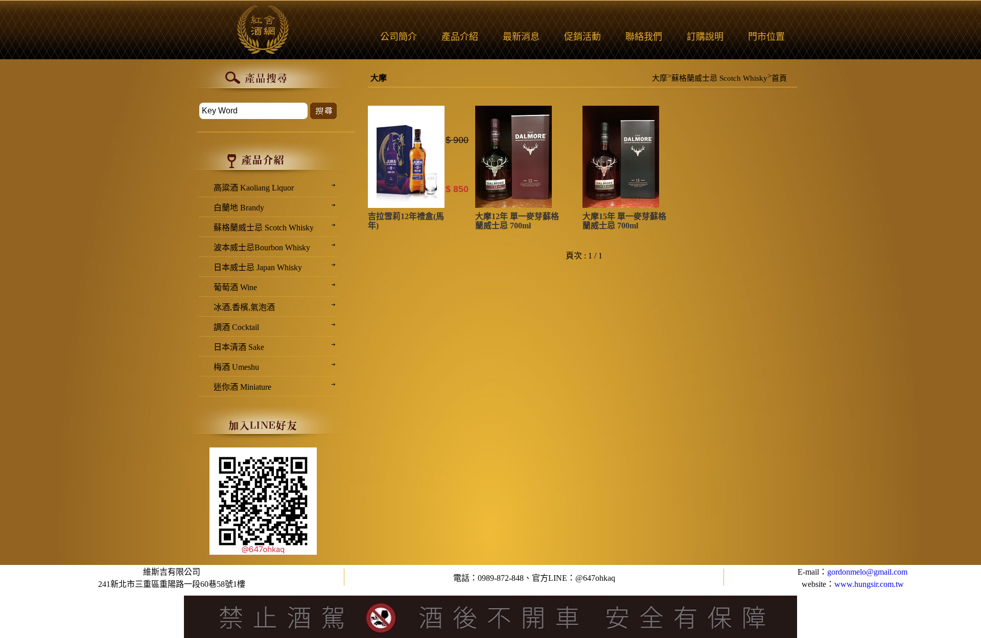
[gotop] (956, 570)
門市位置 (766, 37)
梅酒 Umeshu (236, 367)
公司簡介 (398, 37)
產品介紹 (459, 37)
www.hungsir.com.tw (869, 584)
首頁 (779, 78)
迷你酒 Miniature (242, 387)
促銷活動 (582, 37)
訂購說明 (705, 37)
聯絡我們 (643, 37)
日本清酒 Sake (239, 347)
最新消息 (521, 37)
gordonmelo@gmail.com (867, 572)
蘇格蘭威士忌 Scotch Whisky (719, 78)
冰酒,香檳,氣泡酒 (244, 307)
